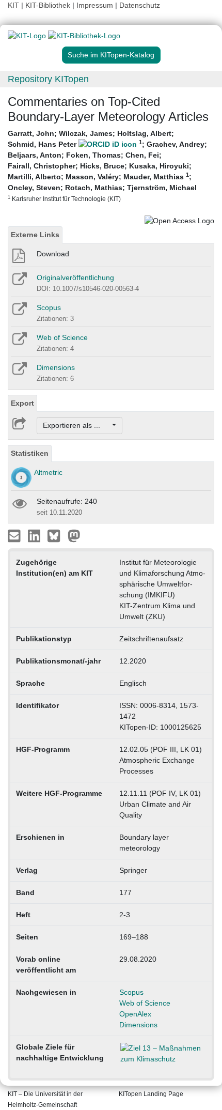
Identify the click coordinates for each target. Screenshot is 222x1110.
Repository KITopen (48, 79)
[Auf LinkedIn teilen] (35, 535)
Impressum (94, 5)
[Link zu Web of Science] (19, 342)
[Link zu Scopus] (19, 312)
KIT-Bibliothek (48, 5)
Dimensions (56, 367)
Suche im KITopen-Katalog (111, 55)
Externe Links (35, 234)
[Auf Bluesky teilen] (56, 535)
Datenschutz (139, 5)
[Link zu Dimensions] (19, 372)
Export (22, 403)
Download (53, 254)
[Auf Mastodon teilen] (74, 535)
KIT (13, 5)
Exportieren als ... (76, 425)
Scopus (49, 307)
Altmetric (48, 472)
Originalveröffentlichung (75, 277)
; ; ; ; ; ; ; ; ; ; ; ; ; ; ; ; (107, 165)
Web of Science (62, 337)
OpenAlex (135, 1014)
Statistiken (30, 453)
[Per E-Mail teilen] (15, 535)
